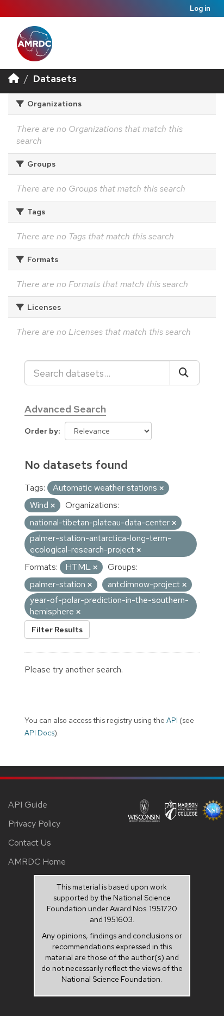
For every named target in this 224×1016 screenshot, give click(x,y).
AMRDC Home (37, 861)
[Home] (13, 78)
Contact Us (29, 842)
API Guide (27, 804)
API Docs (39, 733)
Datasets (55, 78)
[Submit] (185, 372)
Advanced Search (65, 409)
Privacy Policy (34, 823)
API (172, 720)
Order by (41, 431)
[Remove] (161, 488)
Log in (200, 8)
